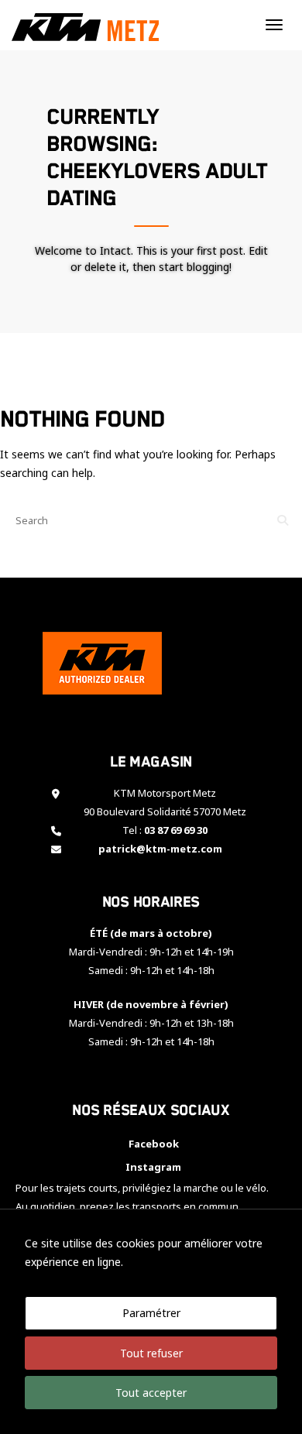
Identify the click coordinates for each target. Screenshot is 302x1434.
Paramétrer (151, 1312)
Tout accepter (151, 1392)
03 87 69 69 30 (176, 830)
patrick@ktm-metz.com (160, 849)
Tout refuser (151, 1353)
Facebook (151, 1144)
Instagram (151, 1167)
